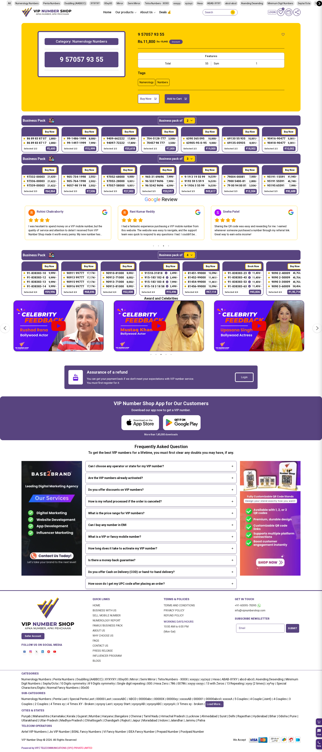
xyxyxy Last (104, 704)
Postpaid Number (192, 731)
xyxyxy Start (122, 704)
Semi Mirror (134, 3)
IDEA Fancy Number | (142, 731)
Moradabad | (150, 720)
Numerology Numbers (27, 3)
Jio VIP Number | (59, 731)
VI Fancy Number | (115, 731)
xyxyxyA (169, 704)
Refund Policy (174, 615)
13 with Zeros (215, 683)
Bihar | (273, 716)
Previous (19, 223)
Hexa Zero (161, 683)
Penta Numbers (51, 3)
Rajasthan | (244, 716)
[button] (319, 721)
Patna (201, 720)
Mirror (120, 3)
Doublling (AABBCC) (75, 3)
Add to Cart (174, 98)
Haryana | (107, 716)
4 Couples (280, 699)
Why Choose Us (103, 635)
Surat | (223, 716)
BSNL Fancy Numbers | (87, 731)
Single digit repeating (131, 683)
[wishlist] (283, 34)
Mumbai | (94, 716)
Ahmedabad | (210, 716)
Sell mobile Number (107, 615)
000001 (199, 699)
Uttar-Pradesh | (50, 720)
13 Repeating (235, 683)
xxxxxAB (185, 699)
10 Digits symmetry (73, 683)
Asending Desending (252, 3)
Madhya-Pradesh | (72, 720)
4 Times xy (57, 704)
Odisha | (283, 716)
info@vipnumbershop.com (250, 610)
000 (149, 683)
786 (172, 683)
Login (244, 377)
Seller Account (33, 636)
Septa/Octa (304, 3)
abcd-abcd (230, 3)
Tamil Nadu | (151, 716)
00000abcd (213, 699)
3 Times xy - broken (190, 704)
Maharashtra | (41, 716)
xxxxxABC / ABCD (125, 699)
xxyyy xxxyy (196, 683)
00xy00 (108, 3)
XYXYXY (95, 3)
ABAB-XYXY (214, 3)
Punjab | (26, 716)
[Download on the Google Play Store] (182, 422)
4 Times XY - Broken (80, 704)
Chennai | (136, 716)
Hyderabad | (260, 716)
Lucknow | (193, 716)
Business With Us (104, 610)
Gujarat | (82, 716)
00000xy (172, 699)
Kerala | (71, 716)
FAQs (96, 640)
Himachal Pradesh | (173, 716)
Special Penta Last (82, 699)
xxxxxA (227, 699)
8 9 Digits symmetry (101, 683)
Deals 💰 (165, 12)
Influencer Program (107, 655)
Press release (103, 650)
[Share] (297, 12)
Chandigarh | (112, 720)
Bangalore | (122, 716)
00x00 (85, 687)
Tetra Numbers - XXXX (157, 3)
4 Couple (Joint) (260, 699)
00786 (181, 683)
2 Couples (41, 704)
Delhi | (232, 716)
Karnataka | (58, 716)
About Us (99, 630)
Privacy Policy (174, 610)
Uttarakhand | (30, 720)
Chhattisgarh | (94, 720)
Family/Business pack (108, 625)
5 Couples (241, 699)
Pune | (293, 716)
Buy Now (145, 98)
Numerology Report (106, 620)
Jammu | (190, 720)
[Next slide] (319, 3)
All (9, 3)
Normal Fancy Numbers (63, 687)
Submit (292, 628)
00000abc (145, 699)
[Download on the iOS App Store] (140, 422)
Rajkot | (126, 720)
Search (209, 12)
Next (303, 223)
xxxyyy (176, 3)
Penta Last (60, 699)
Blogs (97, 660)
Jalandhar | (176, 720)
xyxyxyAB (138, 704)
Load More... (214, 704)
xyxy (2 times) (255, 683)
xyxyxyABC (154, 704)
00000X (159, 699)
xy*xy (270, 683)
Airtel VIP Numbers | (34, 731)
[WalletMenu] (288, 12)
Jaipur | (136, 720)
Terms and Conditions (179, 605)
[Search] (233, 12)
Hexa (200, 3)
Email (242, 628)
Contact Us (100, 645)
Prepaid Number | (168, 731)
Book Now (253, 266)
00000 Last (103, 699)
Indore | (164, 720)
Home (107, 12)
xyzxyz (189, 3)
